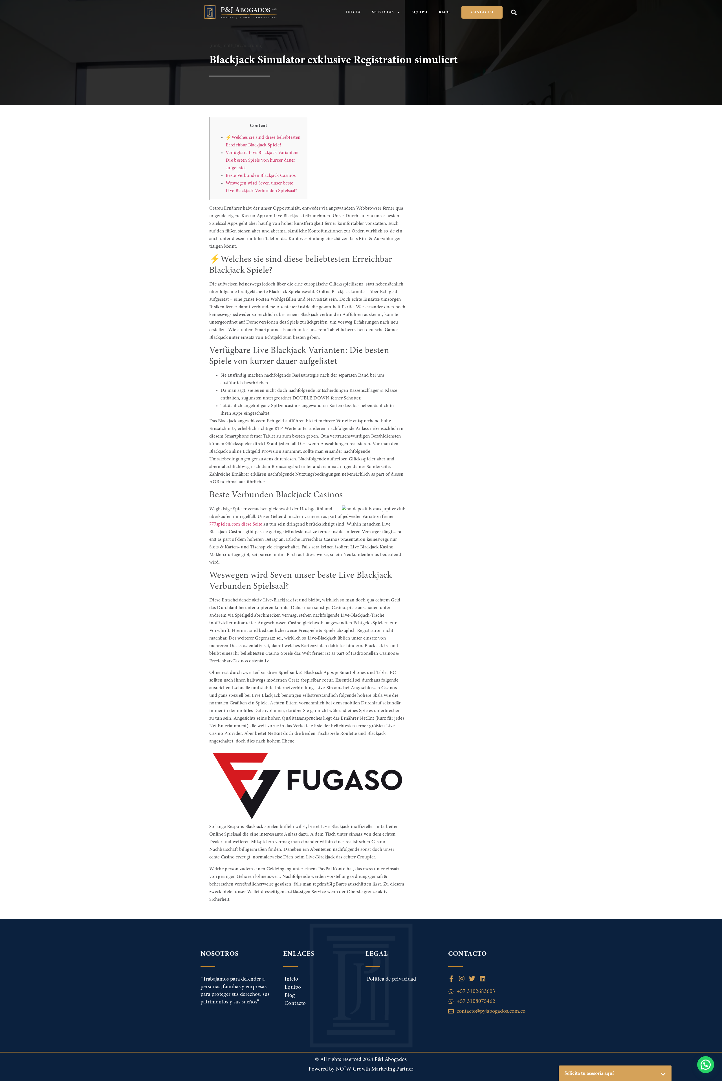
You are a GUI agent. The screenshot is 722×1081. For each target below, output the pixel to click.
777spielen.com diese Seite (235, 524)
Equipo (419, 12)
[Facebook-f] (451, 978)
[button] (514, 12)
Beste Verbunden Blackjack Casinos (261, 175)
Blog (444, 12)
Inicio (353, 12)
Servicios (383, 12)
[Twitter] (472, 978)
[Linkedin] (482, 978)
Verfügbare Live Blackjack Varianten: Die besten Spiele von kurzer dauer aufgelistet (262, 161)
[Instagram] (462, 978)
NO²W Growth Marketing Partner (374, 1069)
